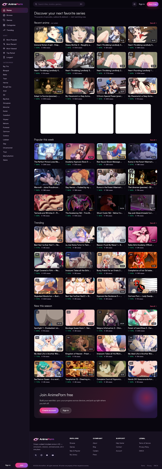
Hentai (5, 83)
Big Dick (6, 99)
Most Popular (12, 40)
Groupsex (7, 103)
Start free (153, 4)
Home (9, 10)
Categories (11, 25)
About (95, 443)
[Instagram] (41, 455)
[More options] (62, 45)
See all (152, 23)
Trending (10, 30)
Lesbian (6, 140)
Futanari (6, 127)
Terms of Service (144, 443)
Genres (9, 20)
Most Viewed (12, 49)
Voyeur (5, 119)
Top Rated (11, 53)
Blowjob (6, 70)
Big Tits (6, 66)
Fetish (5, 111)
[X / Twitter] (35, 455)
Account (119, 451)
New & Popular (75, 451)
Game (5, 160)
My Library (73, 455)
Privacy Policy (144, 447)
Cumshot (6, 115)
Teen (5, 79)
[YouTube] (53, 455)
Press (95, 455)
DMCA (141, 451)
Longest (10, 57)
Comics (6, 136)
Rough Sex (7, 87)
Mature (6, 123)
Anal (4, 91)
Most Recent (11, 44)
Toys (5, 152)
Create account (49, 410)
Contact (119, 447)
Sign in (7, 465)
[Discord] (47, 455)
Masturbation (8, 156)
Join (21, 465)
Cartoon (6, 131)
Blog (94, 447)
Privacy (149, 466)
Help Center (120, 443)
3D (4, 95)
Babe (5, 75)
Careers (95, 451)
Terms (143, 466)
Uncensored (7, 148)
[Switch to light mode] (134, 4)
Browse (9, 15)
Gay (4, 144)
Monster (6, 107)
